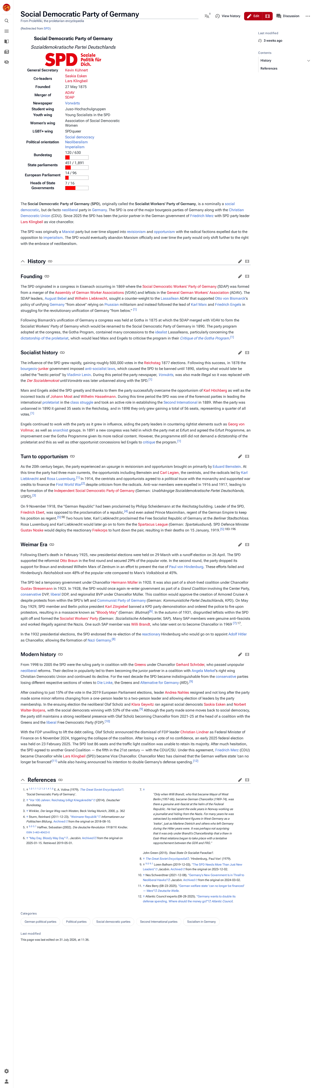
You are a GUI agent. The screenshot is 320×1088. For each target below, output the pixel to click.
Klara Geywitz (142, 704)
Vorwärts (72, 103)
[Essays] (6, 51)
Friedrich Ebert (32, 512)
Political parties (76, 921)
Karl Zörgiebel (116, 606)
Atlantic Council (222, 901)
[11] (54, 761)
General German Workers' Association (198, 292)
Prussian (111, 304)
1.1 (35, 788)
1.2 (39, 788)
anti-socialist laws (100, 368)
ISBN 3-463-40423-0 (38, 832)
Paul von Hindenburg (186, 566)
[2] (83, 483)
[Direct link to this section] (50, 261)
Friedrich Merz (202, 216)
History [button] (37, 261)
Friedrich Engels (228, 304)
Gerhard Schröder (190, 664)
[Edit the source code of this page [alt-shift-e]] (267, 16)
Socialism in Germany (201, 921)
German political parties (40, 921)
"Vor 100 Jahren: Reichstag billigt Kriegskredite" (61, 800)
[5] (59, 517)
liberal (56, 594)
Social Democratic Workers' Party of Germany (179, 286)
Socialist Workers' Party (79, 618)
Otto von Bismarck (230, 298)
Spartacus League (153, 524)
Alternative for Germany (159, 682)
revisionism (136, 231)
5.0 (30, 826)
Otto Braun (69, 560)
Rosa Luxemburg (61, 478)
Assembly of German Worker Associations (89, 292)
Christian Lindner (194, 732)
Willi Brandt (140, 624)
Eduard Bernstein (227, 466)
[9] (191, 681)
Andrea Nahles (177, 692)
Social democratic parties (113, 921)
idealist (161, 332)
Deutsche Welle (168, 891)
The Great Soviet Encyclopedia (100, 789)
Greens (140, 664)
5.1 (35, 826)
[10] (107, 721)
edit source (247, 261)
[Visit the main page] (6, 7)
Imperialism (75, 147)
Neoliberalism (76, 142)
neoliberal (70, 210)
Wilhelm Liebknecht (91, 298)
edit (240, 261)
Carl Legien (169, 472)
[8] (113, 639)
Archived (59, 821)
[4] (126, 511)
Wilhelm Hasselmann (98, 396)
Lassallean (170, 298)
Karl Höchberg (215, 390)
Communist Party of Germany (121, 600)
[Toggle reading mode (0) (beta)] (6, 62)
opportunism (164, 231)
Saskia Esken (76, 76)
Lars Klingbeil (76, 81)
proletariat (50, 402)
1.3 (43, 788)
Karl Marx (199, 304)
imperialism (53, 237)
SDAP (69, 97)
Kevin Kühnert (76, 70)
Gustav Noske (32, 530)
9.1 (151, 863)
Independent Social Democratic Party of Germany (94, 490)
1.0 (30, 788)
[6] (151, 611)
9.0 (147, 863)
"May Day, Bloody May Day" (47, 838)
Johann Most (61, 396)
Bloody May (106, 612)
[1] (135, 309)
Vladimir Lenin (79, 375)
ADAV (69, 92)
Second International (180, 402)
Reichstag (152, 363)
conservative (31, 594)
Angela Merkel (203, 670)
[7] (234, 623)
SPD (47, 28)
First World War (68, 484)
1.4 (47, 788)
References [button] (42, 780)
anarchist (60, 430)
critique (149, 442)
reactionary (151, 634)
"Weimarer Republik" (84, 817)
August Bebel (56, 298)
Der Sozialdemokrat (43, 380)
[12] (195, 761)
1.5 (51, 788)
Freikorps (100, 530)
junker (43, 368)
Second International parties (158, 921)
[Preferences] (6, 1071)
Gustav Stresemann (37, 588)
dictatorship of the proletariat (44, 338)
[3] (34, 495)
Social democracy (79, 137)
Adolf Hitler (237, 634)
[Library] (6, 41)
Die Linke (104, 682)
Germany (99, 210)
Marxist (68, 231)
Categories (29, 913)
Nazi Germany (99, 640)
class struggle (81, 402)
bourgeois (29, 368)
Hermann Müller (124, 582)
